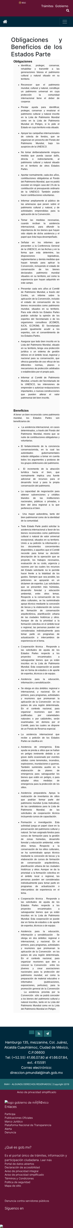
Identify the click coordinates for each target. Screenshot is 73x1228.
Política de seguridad (17, 1182)
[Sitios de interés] (47, 1033)
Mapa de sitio (13, 1185)
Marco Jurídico (14, 1121)
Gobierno (61, 6)
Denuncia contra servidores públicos (27, 1200)
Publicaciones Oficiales (19, 1117)
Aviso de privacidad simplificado (36, 1092)
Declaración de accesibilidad (22, 1167)
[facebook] (31, 1033)
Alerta (8, 1128)
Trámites (47, 6)
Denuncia (10, 1132)
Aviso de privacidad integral (21, 1171)
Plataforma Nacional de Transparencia (28, 1125)
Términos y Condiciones (19, 1178)
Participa (10, 1114)
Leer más (46, 1160)
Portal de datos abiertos (19, 1163)
